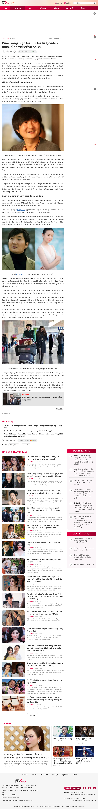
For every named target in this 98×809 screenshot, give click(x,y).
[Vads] (95, 35)
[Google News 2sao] (27, 51)
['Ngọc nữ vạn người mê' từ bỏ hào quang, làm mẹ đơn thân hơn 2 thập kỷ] (13, 669)
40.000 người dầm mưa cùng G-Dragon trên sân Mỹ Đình (84, 761)
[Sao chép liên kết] (14, 51)
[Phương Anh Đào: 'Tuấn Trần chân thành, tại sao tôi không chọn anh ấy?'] (27, 738)
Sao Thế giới (25, 394)
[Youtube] (89, 788)
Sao (13, 39)
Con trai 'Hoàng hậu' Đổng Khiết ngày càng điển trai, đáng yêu (28, 431)
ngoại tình (19, 274)
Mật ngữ (69, 8)
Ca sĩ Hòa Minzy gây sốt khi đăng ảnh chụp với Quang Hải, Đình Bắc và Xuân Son (43, 510)
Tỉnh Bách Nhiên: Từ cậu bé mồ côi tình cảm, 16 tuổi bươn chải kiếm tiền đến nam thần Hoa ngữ (45, 596)
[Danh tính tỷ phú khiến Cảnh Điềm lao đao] (13, 548)
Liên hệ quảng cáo (73, 788)
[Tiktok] (94, 788)
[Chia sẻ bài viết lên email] (11, 51)
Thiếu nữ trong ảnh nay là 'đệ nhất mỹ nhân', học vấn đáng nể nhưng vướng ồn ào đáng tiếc (44, 699)
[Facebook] (84, 788)
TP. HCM (67, 798)
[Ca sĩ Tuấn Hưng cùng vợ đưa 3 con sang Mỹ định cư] (13, 686)
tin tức (84, 539)
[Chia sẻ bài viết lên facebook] (3, 51)
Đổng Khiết (21, 210)
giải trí (82, 557)
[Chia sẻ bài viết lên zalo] (7, 51)
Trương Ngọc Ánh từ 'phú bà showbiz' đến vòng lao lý (83, 741)
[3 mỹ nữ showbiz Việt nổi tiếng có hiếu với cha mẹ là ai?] (13, 566)
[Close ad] (95, 13)
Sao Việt (80, 564)
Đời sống (43, 8)
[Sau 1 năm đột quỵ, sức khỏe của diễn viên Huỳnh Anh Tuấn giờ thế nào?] (13, 531)
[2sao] (6, 8)
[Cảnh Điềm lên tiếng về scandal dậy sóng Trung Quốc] (13, 635)
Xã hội (56, 8)
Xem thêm (32, 715)
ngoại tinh (26, 445)
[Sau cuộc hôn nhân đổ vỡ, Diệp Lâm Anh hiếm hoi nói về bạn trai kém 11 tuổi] (13, 618)
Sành (82, 8)
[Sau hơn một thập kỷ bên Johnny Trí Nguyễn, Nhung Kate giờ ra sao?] (13, 463)
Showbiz (17, 8)
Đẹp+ (30, 8)
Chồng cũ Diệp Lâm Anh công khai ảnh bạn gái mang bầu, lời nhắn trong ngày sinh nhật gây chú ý (44, 648)
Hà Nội (66, 792)
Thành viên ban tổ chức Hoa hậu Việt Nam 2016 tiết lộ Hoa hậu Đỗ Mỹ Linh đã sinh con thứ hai (44, 579)
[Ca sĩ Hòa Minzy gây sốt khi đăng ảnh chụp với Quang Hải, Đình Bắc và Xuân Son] (13, 514)
